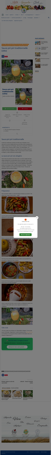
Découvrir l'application (25, 234)
